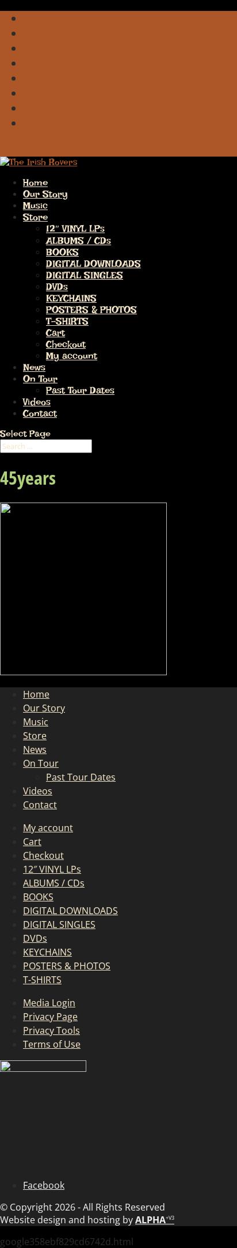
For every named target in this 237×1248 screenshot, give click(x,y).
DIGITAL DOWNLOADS (93, 263)
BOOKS (62, 252)
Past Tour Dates (80, 390)
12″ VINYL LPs (75, 228)
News (34, 367)
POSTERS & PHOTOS (91, 309)
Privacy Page (50, 1016)
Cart (55, 332)
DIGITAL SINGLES (84, 275)
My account (71, 356)
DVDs (57, 286)
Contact (40, 413)
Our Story (45, 194)
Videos (37, 402)
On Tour (40, 379)
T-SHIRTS (67, 321)
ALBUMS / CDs (78, 240)
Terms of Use (52, 1044)
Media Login (49, 1002)
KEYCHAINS (71, 298)
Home (35, 182)
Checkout (66, 344)
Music (35, 205)
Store (35, 217)
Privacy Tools (51, 1030)
